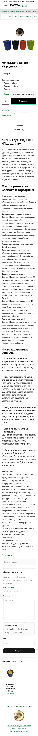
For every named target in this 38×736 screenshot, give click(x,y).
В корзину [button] (10, 693)
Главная (3, 11)
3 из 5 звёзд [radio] (10, 591)
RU (23, 6)
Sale (15, 17)
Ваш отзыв (8, 596)
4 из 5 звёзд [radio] (14, 591)
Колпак (5, 475)
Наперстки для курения (26, 113)
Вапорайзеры (25, 17)
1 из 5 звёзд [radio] (4, 591)
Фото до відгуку (11, 625)
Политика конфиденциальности (19, 726)
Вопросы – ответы (19, 728)
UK (26, 6)
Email (5, 639)
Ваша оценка (8, 588)
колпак (9, 115)
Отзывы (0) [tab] (19, 130)
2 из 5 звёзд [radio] (7, 591)
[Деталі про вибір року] (19, 715)
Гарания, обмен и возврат (19, 731)
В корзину (23, 101)
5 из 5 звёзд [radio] (17, 591)
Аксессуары (18, 11)
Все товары (10, 11)
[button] (32, 26)
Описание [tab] (19, 125)
